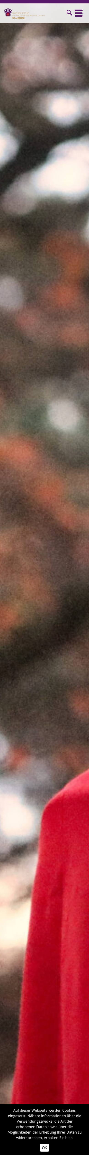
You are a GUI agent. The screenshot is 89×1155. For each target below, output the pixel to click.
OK (44, 1147)
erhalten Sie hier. (58, 1137)
